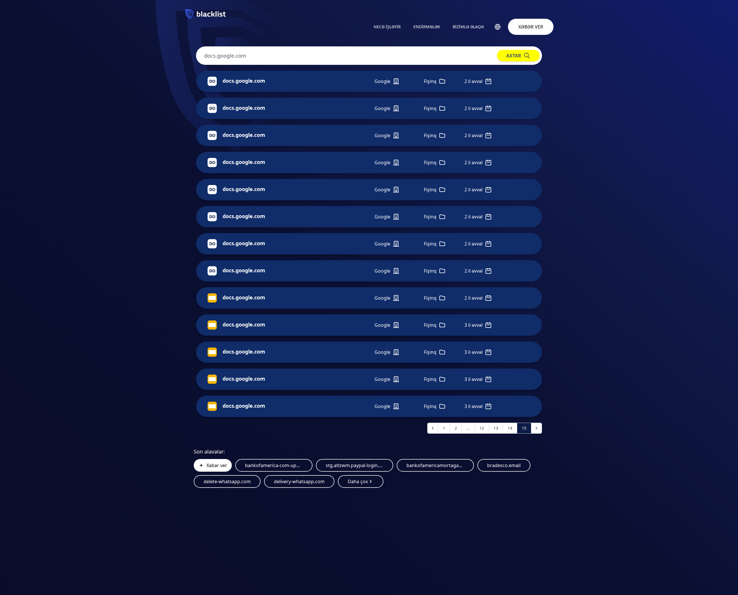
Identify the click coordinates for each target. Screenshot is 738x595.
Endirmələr (426, 26)
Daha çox (358, 481)
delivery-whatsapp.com (299, 481)
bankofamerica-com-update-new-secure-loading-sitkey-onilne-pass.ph (274, 465)
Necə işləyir (387, 26)
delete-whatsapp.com (227, 481)
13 (496, 428)
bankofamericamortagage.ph (435, 465)
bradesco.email (504, 465)
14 (510, 428)
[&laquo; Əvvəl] (432, 428)
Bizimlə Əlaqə (468, 26)
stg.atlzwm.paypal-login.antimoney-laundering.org (354, 465)
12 (481, 428)
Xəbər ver (530, 27)
